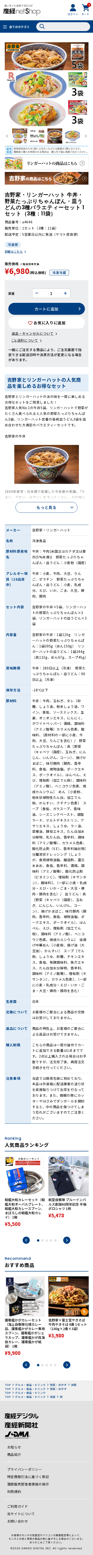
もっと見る (46, 507)
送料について (27, 340)
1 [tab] (38, 1240)
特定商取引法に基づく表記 (28, 1476)
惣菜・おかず (58, 1385)
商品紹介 (14, 1454)
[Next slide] (85, 136)
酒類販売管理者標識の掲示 (28, 1484)
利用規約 (14, 1491)
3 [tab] (47, 1240)
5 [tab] (55, 1240)
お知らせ (14, 1447)
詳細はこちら (14, 251)
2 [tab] (42, 1240)
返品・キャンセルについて (33, 333)
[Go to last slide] (7, 136)
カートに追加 (46, 309)
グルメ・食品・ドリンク (30, 1385)
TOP (8, 1385)
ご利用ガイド (17, 1506)
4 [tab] (51, 1240)
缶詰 (53, 1397)
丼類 (74, 1385)
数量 (11, 293)
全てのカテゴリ (19, 27)
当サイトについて (21, 1513)
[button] (19, 136)
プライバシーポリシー (24, 1469)
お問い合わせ (17, 1521)
